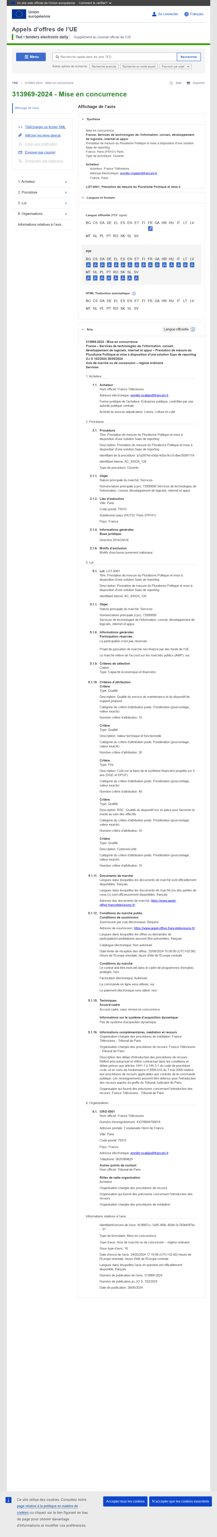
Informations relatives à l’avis (39, 224)
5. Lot (22, 203)
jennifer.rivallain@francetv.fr (138, 173)
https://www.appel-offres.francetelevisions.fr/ (164, 928)
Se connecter (168, 14)
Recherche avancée (104, 66)
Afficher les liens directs (43, 135)
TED (15, 83)
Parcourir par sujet (173, 66)
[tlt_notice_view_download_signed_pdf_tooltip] (150, 228)
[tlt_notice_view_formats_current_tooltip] (193, 329)
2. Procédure (27, 192)
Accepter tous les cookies (125, 1501)
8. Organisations (30, 214)
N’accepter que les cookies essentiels (180, 1501)
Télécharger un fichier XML (45, 127)
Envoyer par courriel (40, 152)
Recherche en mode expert (139, 66)
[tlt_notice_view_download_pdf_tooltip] (88, 264)
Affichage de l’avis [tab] (27, 108)
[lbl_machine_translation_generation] (134, 294)
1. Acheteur (26, 181)
